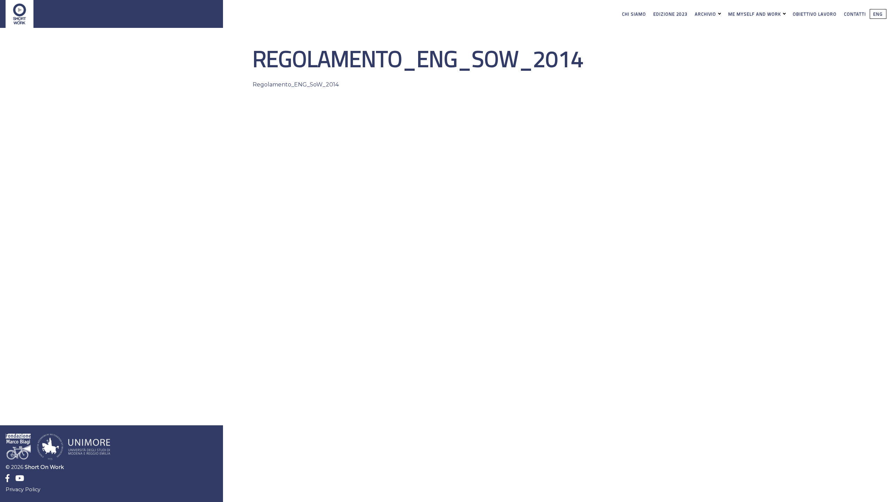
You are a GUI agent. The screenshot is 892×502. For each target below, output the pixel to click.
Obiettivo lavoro (815, 13)
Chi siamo (634, 13)
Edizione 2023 (670, 13)
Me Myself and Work (755, 13)
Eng (878, 13)
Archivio (706, 13)
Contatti (855, 13)
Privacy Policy (23, 489)
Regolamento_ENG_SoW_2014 (296, 84)
